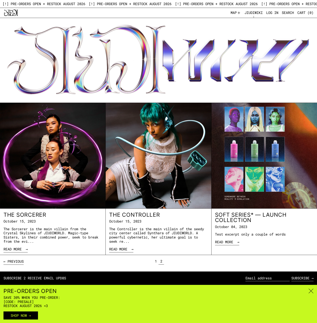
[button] (288, 13)
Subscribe (300, 278)
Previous (16, 261)
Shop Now (19, 315)
